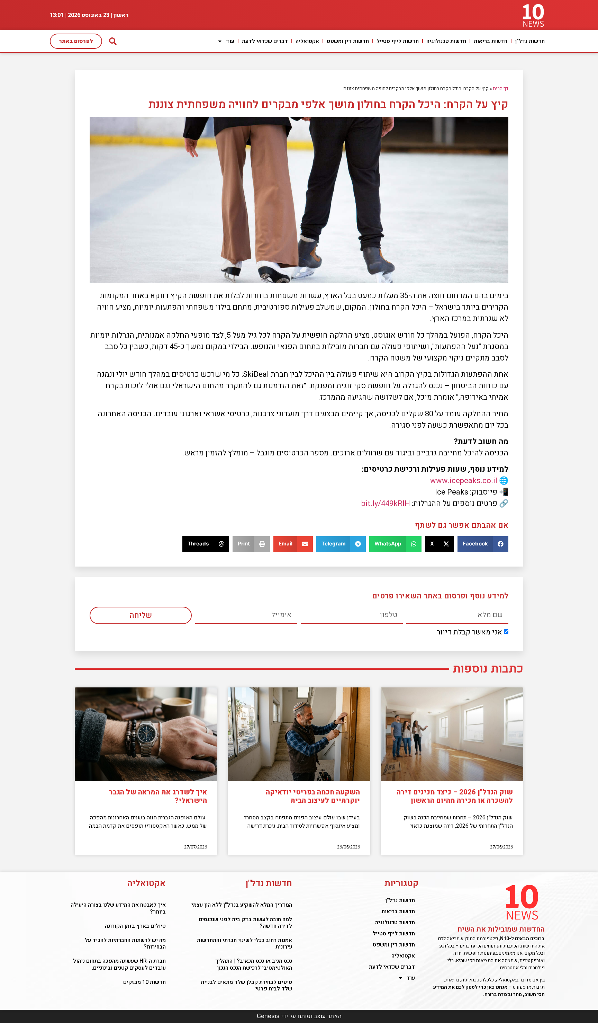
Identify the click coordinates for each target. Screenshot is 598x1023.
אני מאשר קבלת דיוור (469, 632)
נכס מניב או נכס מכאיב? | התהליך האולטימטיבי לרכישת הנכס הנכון (253, 964)
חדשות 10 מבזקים (144, 982)
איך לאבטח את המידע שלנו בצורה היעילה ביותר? (118, 908)
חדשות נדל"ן (530, 41)
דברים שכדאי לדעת (265, 41)
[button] (482, 544)
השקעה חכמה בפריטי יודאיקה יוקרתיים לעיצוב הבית (313, 796)
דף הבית (500, 88)
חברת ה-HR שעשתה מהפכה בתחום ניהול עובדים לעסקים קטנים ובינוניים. (119, 964)
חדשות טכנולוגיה (446, 41)
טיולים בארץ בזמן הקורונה (135, 926)
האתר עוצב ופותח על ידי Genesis (299, 1016)
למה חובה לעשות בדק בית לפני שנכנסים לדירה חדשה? (245, 922)
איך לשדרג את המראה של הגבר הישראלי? (158, 796)
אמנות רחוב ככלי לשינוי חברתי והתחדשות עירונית (244, 943)
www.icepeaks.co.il (463, 480)
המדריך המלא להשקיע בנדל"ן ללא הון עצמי (241, 905)
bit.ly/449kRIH (385, 503)
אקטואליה (307, 41)
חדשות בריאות (490, 41)
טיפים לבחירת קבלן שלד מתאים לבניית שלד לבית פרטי (246, 985)
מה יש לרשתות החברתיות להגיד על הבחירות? (125, 943)
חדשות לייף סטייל (398, 41)
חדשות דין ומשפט (348, 41)
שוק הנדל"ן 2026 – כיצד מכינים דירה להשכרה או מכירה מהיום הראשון (455, 796)
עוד (230, 41)
